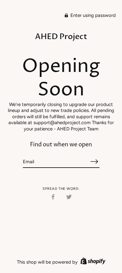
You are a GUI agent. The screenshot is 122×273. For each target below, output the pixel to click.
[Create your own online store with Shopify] (92, 262)
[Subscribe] (94, 161)
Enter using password (92, 15)
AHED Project (61, 36)
